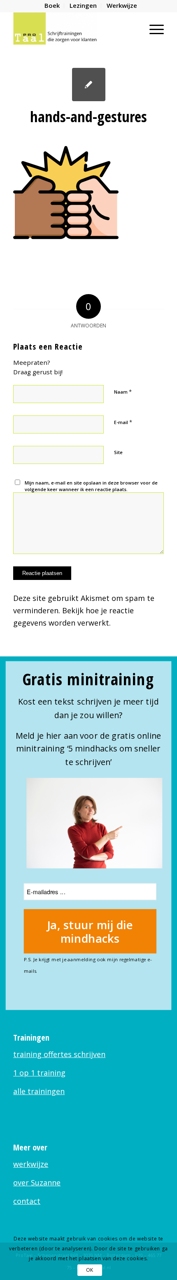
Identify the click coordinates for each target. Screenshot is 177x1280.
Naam (123, 391)
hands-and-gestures (88, 117)
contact (26, 1201)
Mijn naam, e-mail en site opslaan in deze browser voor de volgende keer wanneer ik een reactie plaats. (91, 486)
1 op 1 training (39, 1073)
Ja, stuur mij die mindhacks (90, 931)
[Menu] (152, 28)
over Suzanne (37, 1182)
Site (118, 452)
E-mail (123, 422)
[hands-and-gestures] (88, 84)
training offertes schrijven (59, 1054)
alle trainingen (39, 1091)
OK (89, 1269)
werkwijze (30, 1164)
